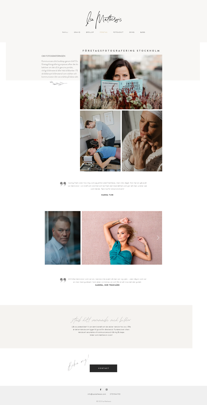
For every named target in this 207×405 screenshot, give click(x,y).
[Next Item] (158, 238)
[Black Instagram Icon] (106, 389)
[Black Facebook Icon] (100, 389)
